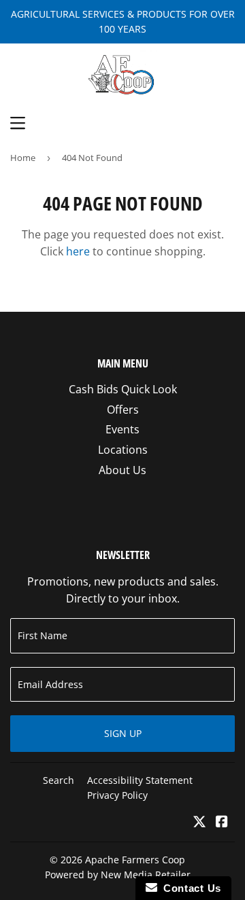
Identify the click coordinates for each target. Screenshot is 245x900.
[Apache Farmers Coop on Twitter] (199, 822)
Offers (123, 409)
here (78, 251)
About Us (122, 470)
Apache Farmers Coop (135, 859)
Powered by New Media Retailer (118, 874)
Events (122, 429)
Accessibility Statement (140, 780)
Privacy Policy (117, 795)
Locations (123, 449)
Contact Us (189, 888)
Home (22, 157)
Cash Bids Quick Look (123, 389)
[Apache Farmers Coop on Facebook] (222, 822)
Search (58, 780)
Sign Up (123, 733)
